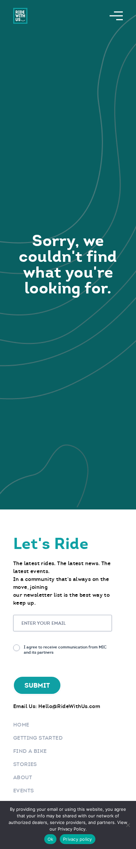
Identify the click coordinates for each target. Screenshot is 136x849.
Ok (50, 839)
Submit (37, 685)
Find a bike (30, 751)
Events (23, 790)
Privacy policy (77, 839)
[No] (127, 825)
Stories (25, 764)
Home (21, 724)
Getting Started (38, 737)
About (22, 777)
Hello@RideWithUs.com (69, 706)
